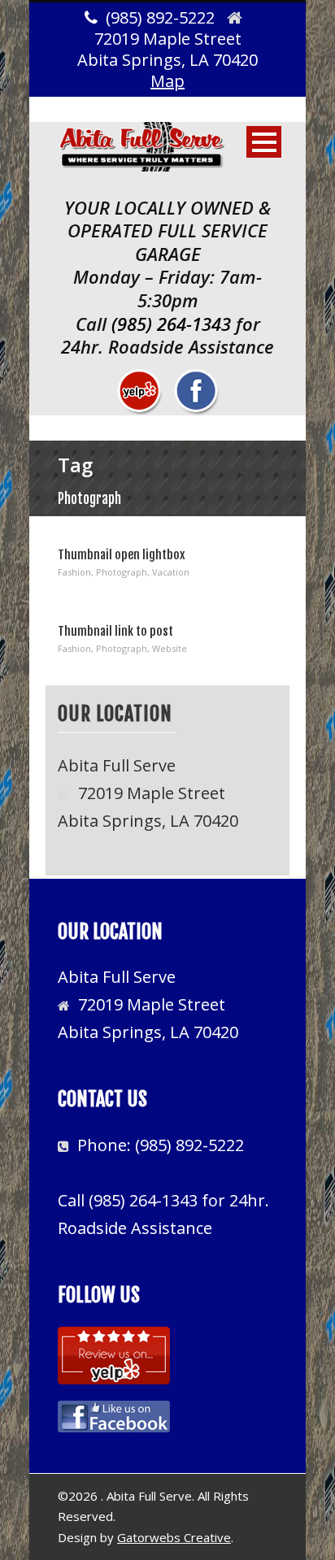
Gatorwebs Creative (174, 1537)
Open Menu (263, 142)
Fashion (74, 572)
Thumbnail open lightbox (121, 555)
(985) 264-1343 (171, 323)
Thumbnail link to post (115, 631)
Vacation (170, 572)
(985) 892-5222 (189, 1145)
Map (167, 81)
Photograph (121, 572)
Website (169, 648)
